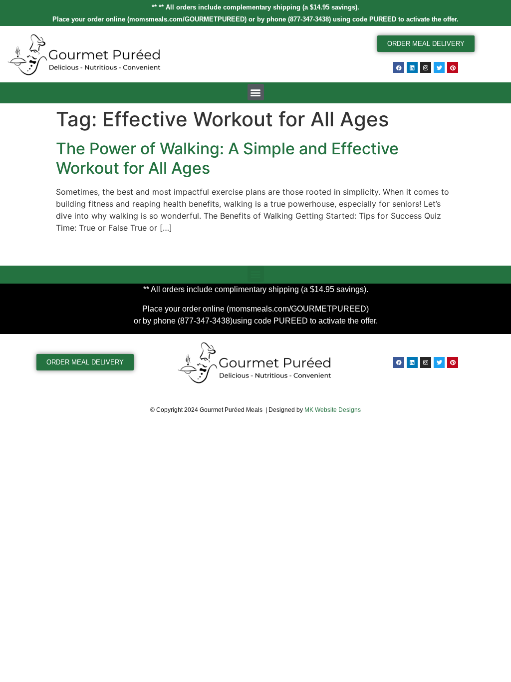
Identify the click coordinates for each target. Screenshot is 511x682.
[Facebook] (398, 67)
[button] (256, 92)
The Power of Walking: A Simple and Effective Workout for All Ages (227, 158)
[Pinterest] (452, 67)
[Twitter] (439, 67)
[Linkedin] (412, 67)
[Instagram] (425, 67)
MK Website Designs (332, 409)
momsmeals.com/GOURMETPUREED (187, 19)
